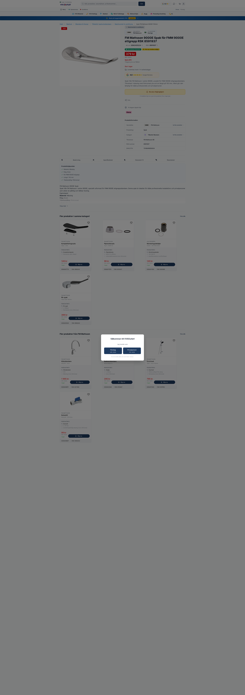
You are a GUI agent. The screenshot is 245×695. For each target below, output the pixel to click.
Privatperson (132, 351)
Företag (113, 351)
